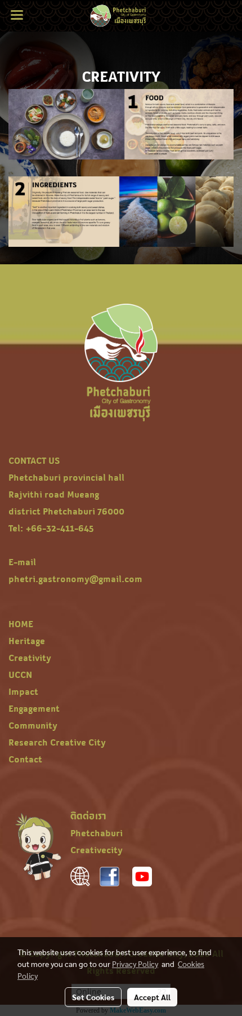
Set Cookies (93, 997)
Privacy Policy (135, 964)
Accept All (152, 997)
